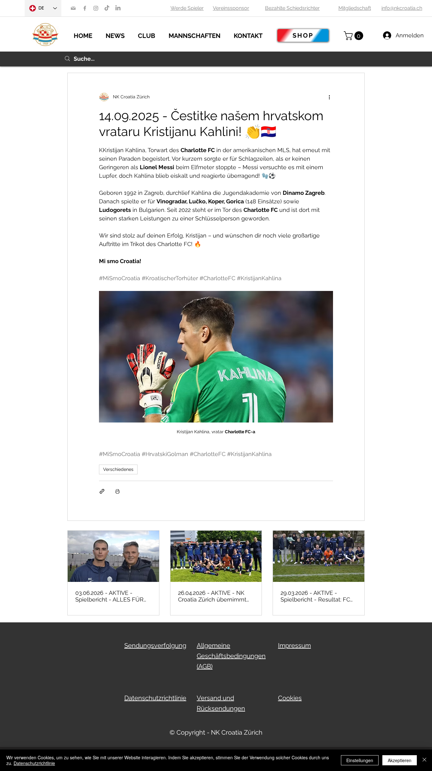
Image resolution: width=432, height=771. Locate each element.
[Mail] (73, 8)
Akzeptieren (399, 760)
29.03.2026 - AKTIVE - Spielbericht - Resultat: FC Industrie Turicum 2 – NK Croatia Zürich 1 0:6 (315, 596)
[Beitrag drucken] (117, 491)
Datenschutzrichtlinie (34, 763)
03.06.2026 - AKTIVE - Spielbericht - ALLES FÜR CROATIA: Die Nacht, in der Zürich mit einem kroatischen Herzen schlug (111, 596)
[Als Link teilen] (102, 491)
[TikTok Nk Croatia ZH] (107, 8)
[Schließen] (424, 760)
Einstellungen (359, 760)
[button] (118, 34)
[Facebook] (85, 8)
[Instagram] (96, 8)
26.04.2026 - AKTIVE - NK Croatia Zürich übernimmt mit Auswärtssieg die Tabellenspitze (212, 596)
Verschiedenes (118, 469)
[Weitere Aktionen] (329, 97)
